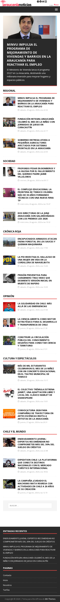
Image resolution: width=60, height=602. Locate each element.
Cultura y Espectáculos (19, 358)
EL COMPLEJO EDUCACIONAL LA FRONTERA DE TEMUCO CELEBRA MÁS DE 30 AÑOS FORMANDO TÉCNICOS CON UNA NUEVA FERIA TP (36, 195)
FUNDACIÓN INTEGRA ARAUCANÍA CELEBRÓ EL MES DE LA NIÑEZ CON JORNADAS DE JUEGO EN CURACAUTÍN (36, 123)
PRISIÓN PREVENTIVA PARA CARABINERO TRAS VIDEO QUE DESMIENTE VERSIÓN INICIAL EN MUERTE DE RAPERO (35, 279)
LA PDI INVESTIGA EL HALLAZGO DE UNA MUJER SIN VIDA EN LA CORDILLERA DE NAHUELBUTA (36, 259)
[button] (55, 9)
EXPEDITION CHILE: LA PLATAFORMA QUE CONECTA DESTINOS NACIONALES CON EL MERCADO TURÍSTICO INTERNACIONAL (37, 464)
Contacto (7, 575)
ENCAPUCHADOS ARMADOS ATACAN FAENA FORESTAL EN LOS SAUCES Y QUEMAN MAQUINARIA (37, 241)
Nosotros (7, 585)
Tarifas (6, 589)
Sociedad (9, 161)
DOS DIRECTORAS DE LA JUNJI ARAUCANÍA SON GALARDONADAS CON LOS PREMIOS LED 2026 (36, 216)
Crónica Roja (12, 231)
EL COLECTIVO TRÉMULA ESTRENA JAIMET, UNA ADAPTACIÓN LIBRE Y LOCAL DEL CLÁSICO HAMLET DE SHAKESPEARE (36, 393)
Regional (9, 90)
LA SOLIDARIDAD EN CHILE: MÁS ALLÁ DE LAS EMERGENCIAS (35, 305)
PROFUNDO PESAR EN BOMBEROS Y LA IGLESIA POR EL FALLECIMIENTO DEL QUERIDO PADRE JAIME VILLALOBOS (36, 172)
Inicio (5, 580)
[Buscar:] (30, 505)
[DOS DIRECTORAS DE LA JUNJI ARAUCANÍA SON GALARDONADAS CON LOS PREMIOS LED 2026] (9, 219)
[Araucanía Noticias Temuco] (30, 4)
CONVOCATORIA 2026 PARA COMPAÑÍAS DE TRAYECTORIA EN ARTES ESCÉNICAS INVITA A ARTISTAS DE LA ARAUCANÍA (35, 414)
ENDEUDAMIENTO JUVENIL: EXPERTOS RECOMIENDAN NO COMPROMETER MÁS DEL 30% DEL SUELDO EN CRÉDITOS (36, 443)
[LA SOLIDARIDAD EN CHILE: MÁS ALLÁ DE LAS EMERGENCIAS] (9, 309)
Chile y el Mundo (14, 431)
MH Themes (50, 599)
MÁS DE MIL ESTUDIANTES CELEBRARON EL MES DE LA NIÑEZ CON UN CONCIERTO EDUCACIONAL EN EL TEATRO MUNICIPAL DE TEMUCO (37, 371)
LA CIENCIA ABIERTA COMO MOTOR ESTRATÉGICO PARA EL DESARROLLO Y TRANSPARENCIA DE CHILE (37, 322)
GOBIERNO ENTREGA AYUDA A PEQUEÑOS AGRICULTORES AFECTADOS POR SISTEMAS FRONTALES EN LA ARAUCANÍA (34, 144)
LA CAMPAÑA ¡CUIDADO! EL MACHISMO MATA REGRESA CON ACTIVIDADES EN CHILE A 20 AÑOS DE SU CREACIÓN (36, 485)
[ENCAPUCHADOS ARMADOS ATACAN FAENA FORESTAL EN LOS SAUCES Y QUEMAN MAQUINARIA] (9, 244)
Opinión (8, 296)
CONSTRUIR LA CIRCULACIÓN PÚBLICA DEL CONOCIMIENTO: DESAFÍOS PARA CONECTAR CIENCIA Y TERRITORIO (37, 341)
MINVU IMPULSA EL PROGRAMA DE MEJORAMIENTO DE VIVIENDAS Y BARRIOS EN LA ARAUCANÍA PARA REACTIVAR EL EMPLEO (36, 102)
